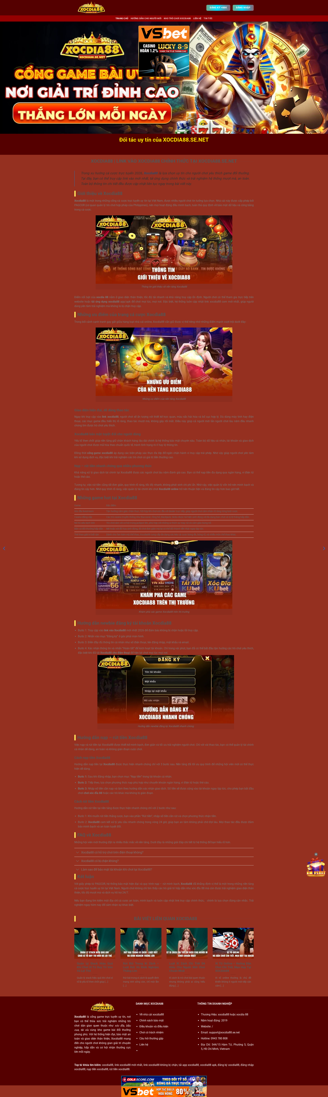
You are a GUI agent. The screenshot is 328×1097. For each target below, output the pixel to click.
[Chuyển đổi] (77, 853)
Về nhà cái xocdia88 (151, 1014)
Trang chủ (121, 18)
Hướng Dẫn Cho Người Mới (146, 18)
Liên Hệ (197, 18)
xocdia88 (223, 1014)
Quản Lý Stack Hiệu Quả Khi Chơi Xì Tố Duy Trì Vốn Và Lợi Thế (95, 967)
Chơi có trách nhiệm (151, 1032)
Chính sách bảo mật (151, 1020)
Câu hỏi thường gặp (151, 1038)
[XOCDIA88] (91, 8)
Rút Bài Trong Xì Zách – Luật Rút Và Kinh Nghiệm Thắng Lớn (141, 967)
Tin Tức (208, 18)
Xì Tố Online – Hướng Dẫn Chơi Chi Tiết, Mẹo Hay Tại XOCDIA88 (233, 967)
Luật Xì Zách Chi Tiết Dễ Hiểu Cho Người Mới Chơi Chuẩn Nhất (187, 967)
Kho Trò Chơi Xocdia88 (177, 18)
